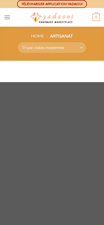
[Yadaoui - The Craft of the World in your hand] (52, 17)
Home (37, 35)
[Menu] (7, 17)
